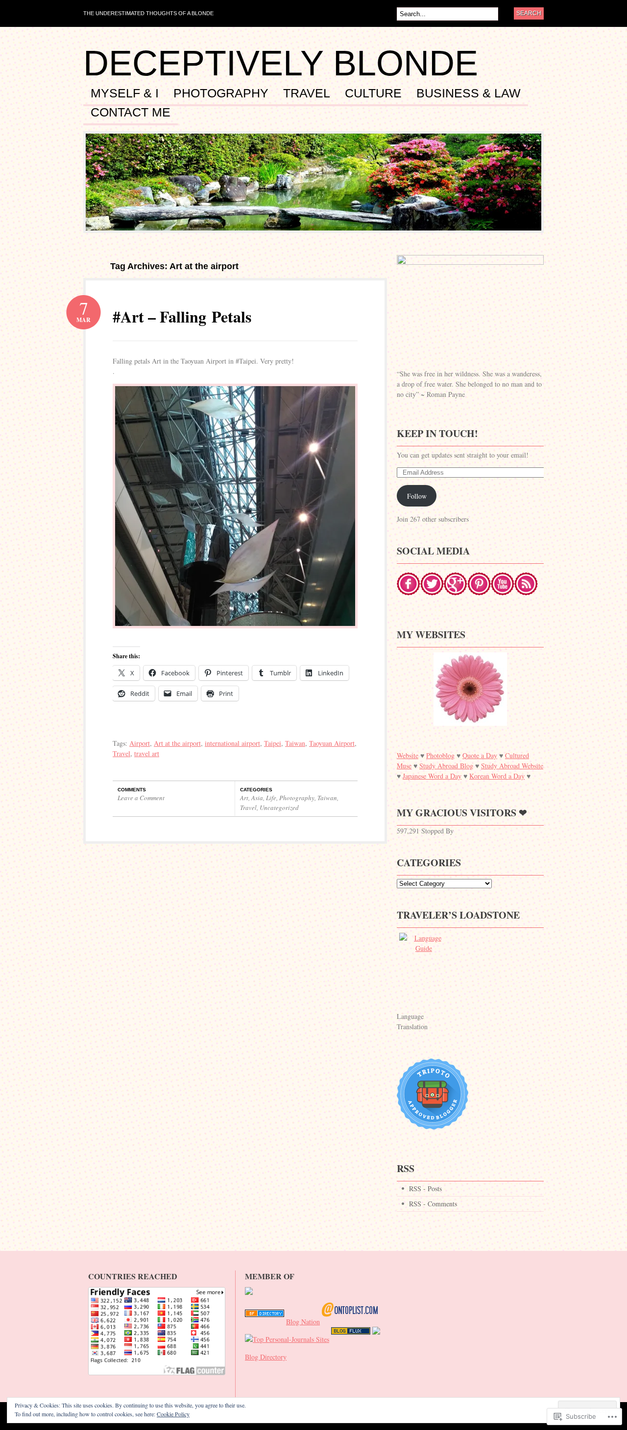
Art (244, 797)
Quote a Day (479, 755)
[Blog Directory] (264, 1321)
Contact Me (130, 112)
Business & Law (468, 93)
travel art (146, 753)
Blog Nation (303, 1321)
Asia (257, 797)
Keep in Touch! (437, 433)
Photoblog (440, 755)
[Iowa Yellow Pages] (350, 1339)
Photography (220, 93)
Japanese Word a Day (432, 776)
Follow (417, 496)
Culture (373, 93)
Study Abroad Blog (446, 765)
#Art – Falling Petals (182, 316)
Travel (306, 93)
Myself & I (125, 93)
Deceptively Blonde (280, 63)
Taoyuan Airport (332, 743)
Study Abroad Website (512, 765)
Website (407, 755)
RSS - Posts (425, 1188)
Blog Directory (266, 1356)
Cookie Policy (173, 1414)
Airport (139, 743)
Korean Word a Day (497, 776)
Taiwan (295, 743)
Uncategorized (279, 807)
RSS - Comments (433, 1203)
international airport (232, 743)
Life (271, 797)
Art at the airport (177, 743)
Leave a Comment (141, 797)
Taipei (272, 743)
